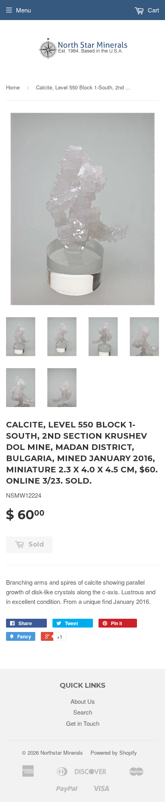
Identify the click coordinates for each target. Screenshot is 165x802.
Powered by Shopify (114, 752)
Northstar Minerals (61, 752)
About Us (82, 701)
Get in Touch (82, 723)
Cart (152, 10)
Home (13, 87)
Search (82, 712)
